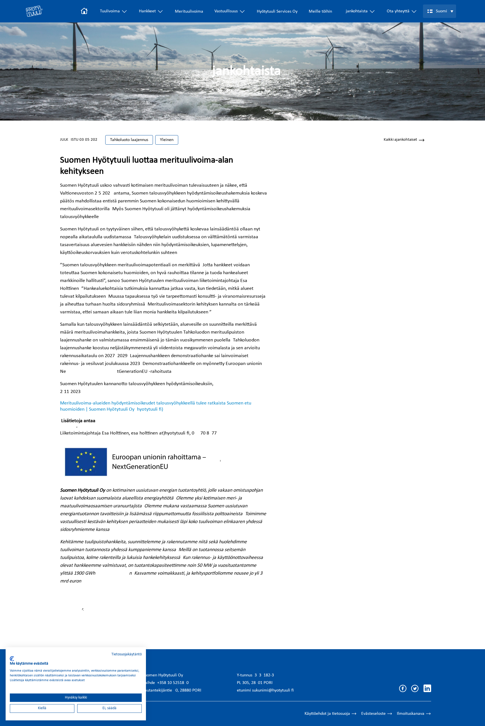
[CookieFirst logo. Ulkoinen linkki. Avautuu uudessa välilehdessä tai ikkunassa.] (12, 658)
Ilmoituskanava (410, 713)
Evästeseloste (373, 713)
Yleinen (166, 140)
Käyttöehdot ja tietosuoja (327, 713)
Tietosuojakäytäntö (126, 654)
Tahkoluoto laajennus (129, 140)
